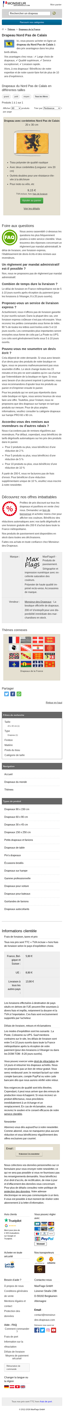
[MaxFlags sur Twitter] (42, 1331)
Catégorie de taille (15, 755)
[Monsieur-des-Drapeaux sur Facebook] (36, 1331)
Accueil (8, 774)
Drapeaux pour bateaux (17, 893)
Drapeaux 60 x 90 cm (16, 817)
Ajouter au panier (31, 200)
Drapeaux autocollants (16, 909)
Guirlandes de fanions (16, 901)
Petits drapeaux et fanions (18, 840)
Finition (9, 740)
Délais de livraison (14, 1351)
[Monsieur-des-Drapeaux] (16, 4)
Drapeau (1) (13, 735)
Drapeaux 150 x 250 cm (17, 832)
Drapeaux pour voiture (16, 886)
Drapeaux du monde (15, 782)
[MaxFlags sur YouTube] (53, 1331)
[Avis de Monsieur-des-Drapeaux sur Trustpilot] (12, 1221)
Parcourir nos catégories (32, 22)
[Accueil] (3, 29)
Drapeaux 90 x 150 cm (16, 809)
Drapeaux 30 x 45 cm (16, 824)
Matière (9, 745)
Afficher (6, 108)
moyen (26, 96)
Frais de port (11, 1336)
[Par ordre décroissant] (61, 108)
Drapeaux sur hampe (15, 870)
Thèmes (8, 789)
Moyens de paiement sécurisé (16, 1357)
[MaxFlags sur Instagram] (48, 1331)
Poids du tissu (12, 750)
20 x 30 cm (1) (14, 726)
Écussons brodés (13, 863)
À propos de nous (14, 1286)
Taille (7, 722)
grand (6, 96)
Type (7, 731)
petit (16, 96)
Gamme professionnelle (17, 878)
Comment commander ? (17, 1330)
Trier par (38, 108)
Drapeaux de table (14, 847)
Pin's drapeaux (12, 855)
